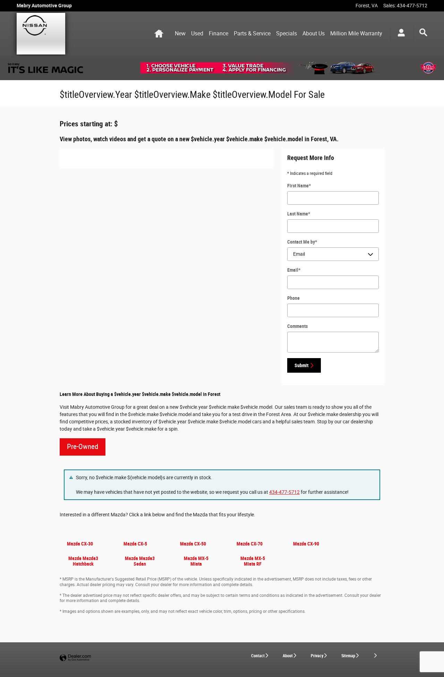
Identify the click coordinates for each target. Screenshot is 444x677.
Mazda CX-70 (250, 544)
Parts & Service (252, 33)
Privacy (317, 655)
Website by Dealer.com (75, 658)
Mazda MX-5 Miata (196, 561)
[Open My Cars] (399, 34)
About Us (313, 33)
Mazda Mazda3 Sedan (140, 561)
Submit (301, 365)
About (288, 655)
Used (197, 33)
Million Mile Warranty (356, 33)
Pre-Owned (82, 446)
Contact (258, 655)
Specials (286, 33)
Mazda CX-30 (80, 544)
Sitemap (348, 655)
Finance (218, 33)
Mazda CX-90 (306, 544)
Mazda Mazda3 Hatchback (83, 561)
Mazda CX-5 (135, 544)
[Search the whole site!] (423, 33)
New (180, 33)
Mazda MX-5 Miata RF (252, 561)
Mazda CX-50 (193, 544)
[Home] (41, 33)
